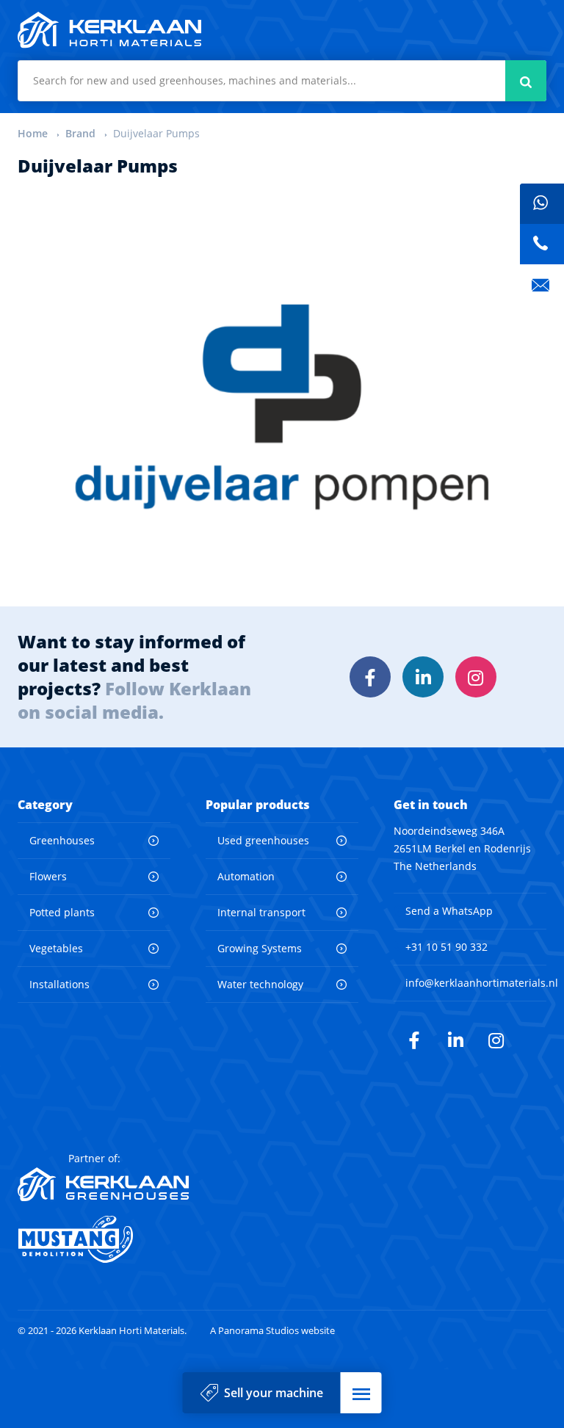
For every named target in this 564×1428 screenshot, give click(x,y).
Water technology (260, 984)
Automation (246, 876)
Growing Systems (259, 948)
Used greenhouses (263, 840)
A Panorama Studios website (272, 1330)
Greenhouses (62, 840)
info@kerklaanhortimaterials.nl (481, 983)
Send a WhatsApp (449, 911)
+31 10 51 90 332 (446, 947)
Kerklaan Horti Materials (109, 30)
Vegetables (56, 948)
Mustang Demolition (103, 1239)
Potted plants (62, 912)
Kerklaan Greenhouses (103, 1184)
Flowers (48, 876)
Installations (59, 984)
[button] (361, 1392)
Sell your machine (273, 1393)
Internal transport (261, 912)
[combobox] (282, 80)
